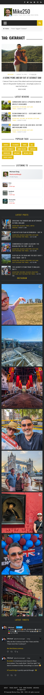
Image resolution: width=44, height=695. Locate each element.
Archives (36, 688)
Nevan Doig (7, 153)
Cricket (6, 145)
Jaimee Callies (22, 149)
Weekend (11, 74)
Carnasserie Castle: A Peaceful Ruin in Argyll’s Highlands (26, 103)
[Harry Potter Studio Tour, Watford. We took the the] (22, 387)
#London (10, 661)
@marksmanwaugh (19, 639)
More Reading (27, 688)
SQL (32, 145)
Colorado (15, 145)
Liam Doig (33, 149)
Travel (14, 109)
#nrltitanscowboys (16, 648)
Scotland (30, 107)
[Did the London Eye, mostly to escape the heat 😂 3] (22, 346)
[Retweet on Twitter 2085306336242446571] (12, 651)
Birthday (17, 153)
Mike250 (33, 74)
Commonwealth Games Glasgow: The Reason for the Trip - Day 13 (25, 245)
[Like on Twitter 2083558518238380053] (16, 675)
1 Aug (28, 658)
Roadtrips (28, 235)
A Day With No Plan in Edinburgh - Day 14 (27, 232)
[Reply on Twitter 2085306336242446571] (8, 651)
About (6, 688)
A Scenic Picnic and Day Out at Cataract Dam (22, 77)
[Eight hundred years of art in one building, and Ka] (22, 512)
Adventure (15, 107)
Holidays (22, 226)
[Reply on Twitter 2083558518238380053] (8, 675)
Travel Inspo (13, 688)
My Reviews (23, 107)
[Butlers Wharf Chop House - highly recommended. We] (22, 471)
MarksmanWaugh (15, 174)
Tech (20, 688)
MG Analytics (21, 690)
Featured (22, 118)
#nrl (8, 648)
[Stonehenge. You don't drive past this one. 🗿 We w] (22, 304)
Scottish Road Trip (18, 237)
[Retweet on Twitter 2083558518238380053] (12, 675)
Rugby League (8, 157)
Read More (22, 89)
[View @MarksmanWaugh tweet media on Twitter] (36, 670)
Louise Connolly (9, 149)
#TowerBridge (12, 670)
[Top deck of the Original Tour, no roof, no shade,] (22, 429)
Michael (10, 639)
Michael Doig (28, 153)
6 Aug (28, 639)
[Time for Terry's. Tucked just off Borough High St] (22, 596)
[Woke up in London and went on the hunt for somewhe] (22, 554)
